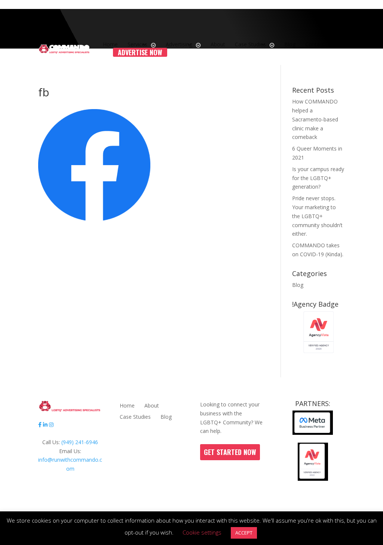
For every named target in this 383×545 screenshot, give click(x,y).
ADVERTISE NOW (140, 52)
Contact (314, 44)
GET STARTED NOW (230, 452)
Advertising (179, 44)
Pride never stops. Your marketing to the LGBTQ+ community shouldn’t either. (317, 216)
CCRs (152, 500)
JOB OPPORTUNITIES (210, 500)
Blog (289, 44)
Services (137, 44)
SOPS (171, 500)
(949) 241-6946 (79, 442)
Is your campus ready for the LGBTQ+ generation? (318, 178)
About (218, 44)
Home (110, 44)
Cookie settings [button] (202, 532)
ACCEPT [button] (243, 532)
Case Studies (250, 44)
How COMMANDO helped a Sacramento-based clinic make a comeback (315, 119)
